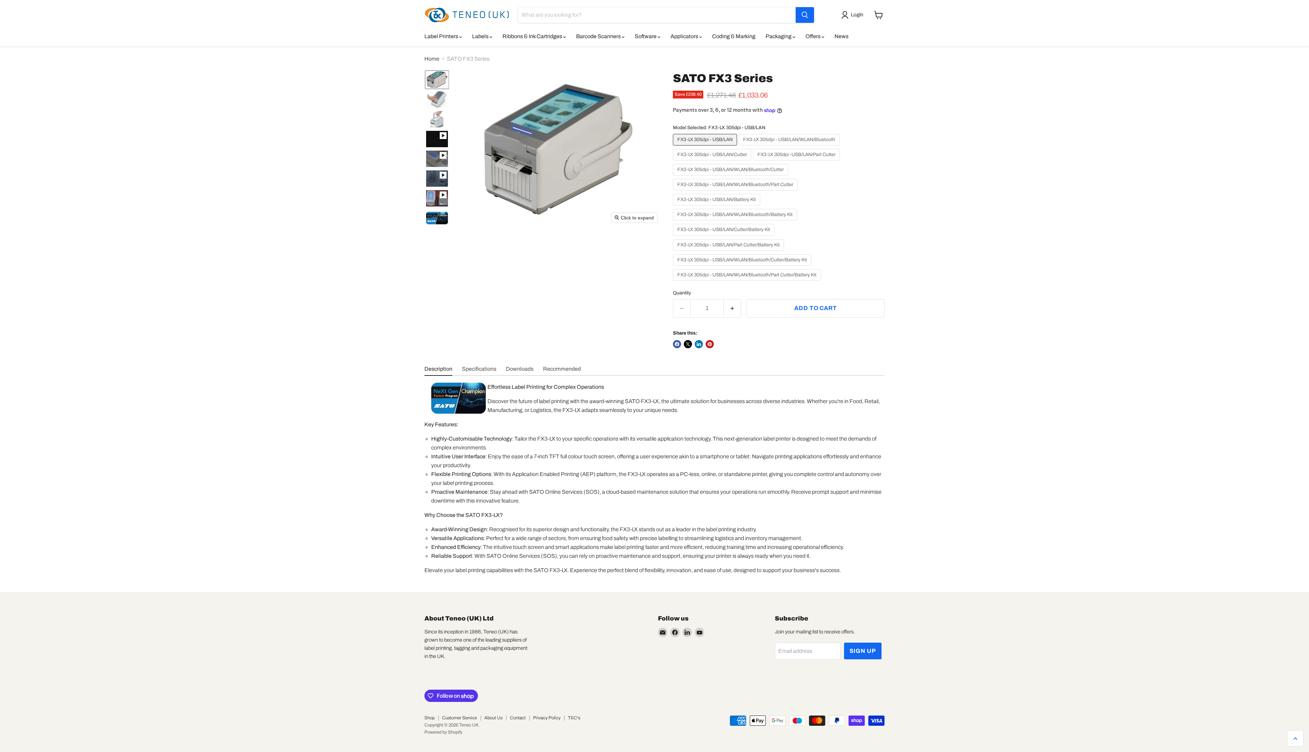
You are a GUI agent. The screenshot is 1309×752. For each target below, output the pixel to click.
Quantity (682, 292)
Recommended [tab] (562, 369)
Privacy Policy (546, 718)
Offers (814, 36)
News (841, 36)
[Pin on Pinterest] (710, 344)
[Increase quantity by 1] (732, 308)
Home (431, 59)
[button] (853, 15)
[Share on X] (688, 344)
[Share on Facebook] (677, 344)
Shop (429, 718)
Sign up (862, 651)
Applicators (685, 36)
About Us (493, 718)
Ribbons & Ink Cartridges (532, 36)
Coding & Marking (733, 36)
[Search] (805, 15)
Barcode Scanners (599, 36)
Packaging (779, 36)
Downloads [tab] (519, 369)
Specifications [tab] (479, 369)
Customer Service (459, 718)
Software (646, 36)
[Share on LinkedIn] (699, 344)
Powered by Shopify (443, 732)
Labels (481, 36)
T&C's (574, 718)
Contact (518, 718)
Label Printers (441, 36)
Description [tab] (438, 369)
